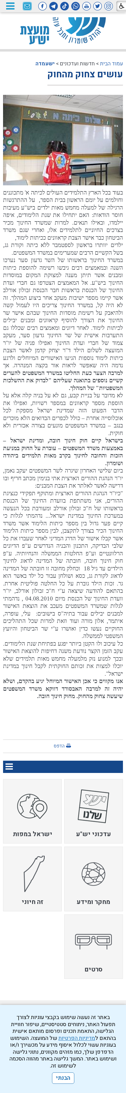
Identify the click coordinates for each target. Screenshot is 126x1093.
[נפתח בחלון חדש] (108, 6)
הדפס (59, 746)
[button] (10, 6)
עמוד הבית (111, 64)
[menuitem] (93, 811)
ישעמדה (45, 64)
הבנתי (63, 1078)
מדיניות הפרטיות (76, 1038)
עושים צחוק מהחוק (85, 74)
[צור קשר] (27, 6)
